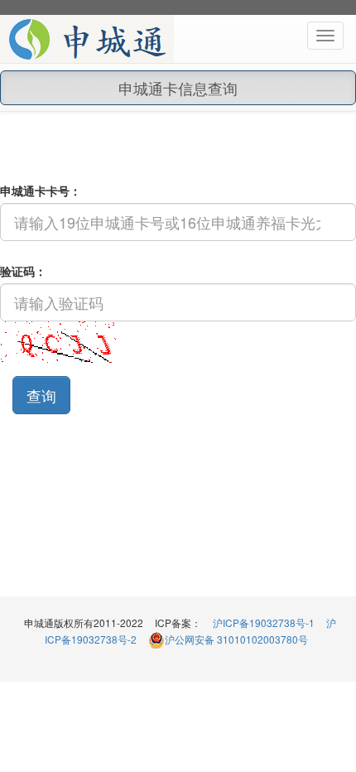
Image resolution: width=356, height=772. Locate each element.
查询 (41, 395)
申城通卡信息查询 (178, 88)
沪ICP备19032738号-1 (264, 622)
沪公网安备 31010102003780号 (236, 639)
